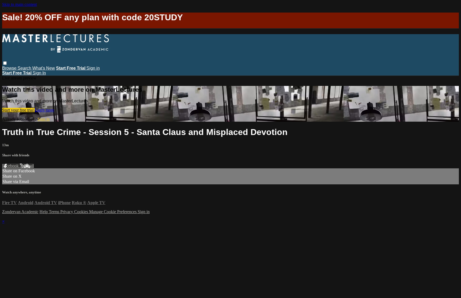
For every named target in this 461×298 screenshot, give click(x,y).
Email (29, 166)
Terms (54, 211)
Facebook (11, 166)
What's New (43, 68)
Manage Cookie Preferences (113, 211)
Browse (10, 68)
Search (25, 68)
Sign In (39, 73)
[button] (5, 63)
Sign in (93, 68)
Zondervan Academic (20, 211)
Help (44, 211)
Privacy (67, 211)
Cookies (81, 211)
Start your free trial (18, 110)
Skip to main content (19, 4)
